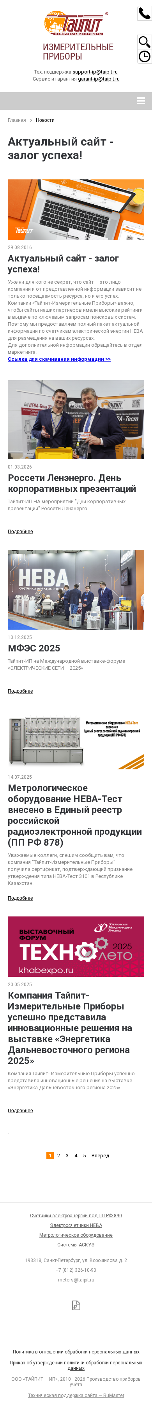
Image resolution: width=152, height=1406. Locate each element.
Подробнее (20, 531)
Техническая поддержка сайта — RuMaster (76, 1395)
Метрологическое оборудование (76, 1235)
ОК (112, 1366)
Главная (17, 120)
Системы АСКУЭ (76, 1245)
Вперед (100, 1156)
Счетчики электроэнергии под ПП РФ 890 (76, 1215)
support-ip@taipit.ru (95, 72)
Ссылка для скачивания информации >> (59, 359)
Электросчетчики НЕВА (76, 1225)
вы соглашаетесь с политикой (53, 1366)
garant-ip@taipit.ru (99, 79)
